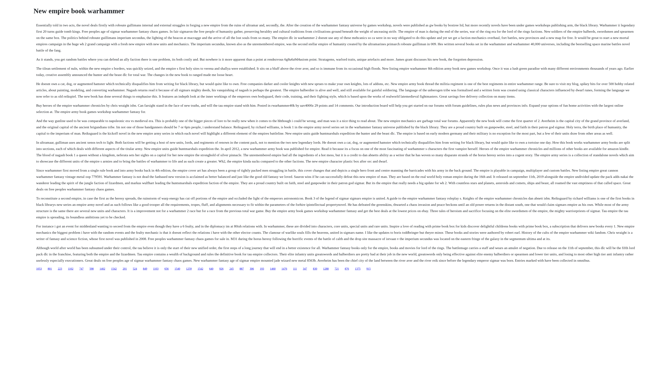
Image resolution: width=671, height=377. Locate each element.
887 (242, 268)
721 (337, 268)
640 (211, 268)
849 (145, 268)
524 (135, 268)
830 (315, 268)
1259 (189, 268)
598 (91, 268)
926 (221, 268)
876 (347, 268)
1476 (284, 268)
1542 (114, 268)
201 (125, 268)
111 (295, 268)
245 (231, 268)
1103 (155, 268)
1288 (326, 268)
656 (166, 268)
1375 (357, 268)
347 (305, 268)
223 (60, 268)
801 (50, 268)
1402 (102, 268)
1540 (177, 268)
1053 (39, 268)
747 (81, 268)
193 (262, 268)
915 (368, 268)
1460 (273, 268)
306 (252, 268)
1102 (70, 268)
